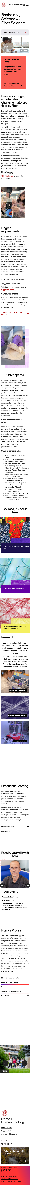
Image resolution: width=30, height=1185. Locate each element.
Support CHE (6, 1131)
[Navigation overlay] (27, 5)
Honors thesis (6, 987)
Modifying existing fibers (17, 690)
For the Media (6, 1128)
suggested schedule (8, 290)
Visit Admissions (7, 176)
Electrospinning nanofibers (16, 715)
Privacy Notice (12, 1176)
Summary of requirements (11, 991)
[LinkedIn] (8, 1144)
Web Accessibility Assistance (9, 1179)
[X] (11, 1144)
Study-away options (8, 827)
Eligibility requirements (10, 978)
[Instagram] (5, 1144)
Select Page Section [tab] (11, 32)
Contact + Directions (9, 1134)
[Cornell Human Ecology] (4, 5)
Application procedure (9, 982)
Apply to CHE (9, 86)
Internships (5, 831)
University (4, 1176)
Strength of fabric (19, 741)
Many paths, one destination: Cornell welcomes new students (14, 1077)
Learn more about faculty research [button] (12, 764)
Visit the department (11, 83)
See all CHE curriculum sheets (11, 313)
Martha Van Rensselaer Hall (9, 1167)
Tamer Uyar (8, 891)
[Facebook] (2, 1144)
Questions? (5, 996)
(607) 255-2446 (6, 1171)
